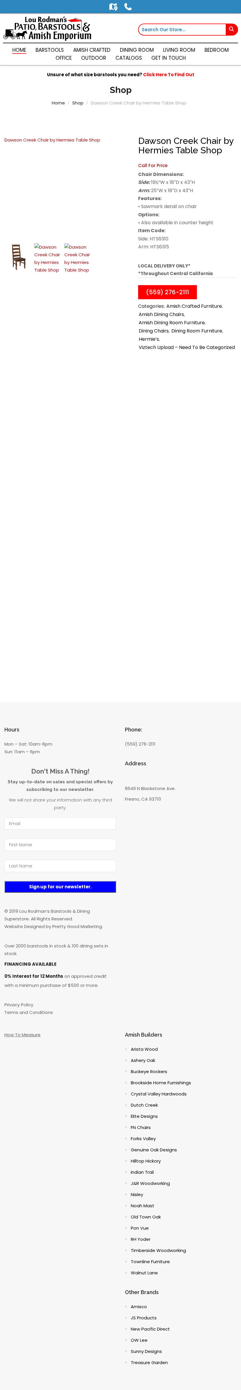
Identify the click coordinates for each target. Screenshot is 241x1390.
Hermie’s (149, 339)
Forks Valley (143, 1138)
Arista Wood (144, 1049)
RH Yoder (140, 1239)
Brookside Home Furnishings (161, 1083)
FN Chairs (141, 1127)
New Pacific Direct (150, 1329)
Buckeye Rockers (149, 1071)
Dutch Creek (144, 1105)
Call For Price (153, 165)
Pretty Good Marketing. (77, 926)
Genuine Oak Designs (154, 1150)
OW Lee (139, 1340)
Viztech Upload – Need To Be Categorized (187, 347)
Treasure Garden (149, 1362)
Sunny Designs (146, 1351)
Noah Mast (142, 1206)
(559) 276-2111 (167, 292)
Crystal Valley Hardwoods (159, 1094)
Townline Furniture (150, 1261)
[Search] (232, 30)
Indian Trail (142, 1172)
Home (58, 103)
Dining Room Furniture (196, 330)
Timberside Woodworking (158, 1250)
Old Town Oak (146, 1217)
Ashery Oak (143, 1060)
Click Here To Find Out (168, 75)
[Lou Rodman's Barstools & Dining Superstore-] (47, 28)
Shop (77, 103)
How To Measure (22, 1035)
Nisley (137, 1194)
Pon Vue (140, 1228)
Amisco (139, 1306)
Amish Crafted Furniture (194, 306)
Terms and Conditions (28, 1012)
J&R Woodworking (150, 1183)
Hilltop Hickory (146, 1161)
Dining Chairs (154, 330)
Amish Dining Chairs (161, 314)
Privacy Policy (18, 1005)
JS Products (144, 1318)
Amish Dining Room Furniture (172, 322)
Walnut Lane (144, 1273)
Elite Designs (144, 1116)
